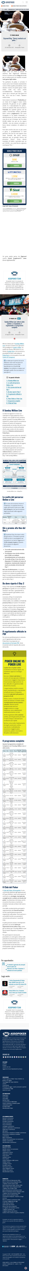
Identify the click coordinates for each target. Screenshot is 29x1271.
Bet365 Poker (6, 1100)
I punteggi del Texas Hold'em (10, 1082)
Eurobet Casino (7, 1165)
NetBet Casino (6, 1162)
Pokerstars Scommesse (9, 1129)
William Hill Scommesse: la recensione (13, 1139)
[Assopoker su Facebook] (12, 1057)
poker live (11, 351)
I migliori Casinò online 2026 (10, 1183)
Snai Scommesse (7, 1124)
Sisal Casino (6, 1155)
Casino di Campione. (9, 357)
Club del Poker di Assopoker (12, 890)
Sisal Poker (5, 1097)
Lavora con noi (6, 1067)
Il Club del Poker (11, 403)
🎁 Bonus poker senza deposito (19, 6)
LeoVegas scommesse (8, 1126)
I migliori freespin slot (8, 1209)
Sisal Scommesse (7, 1123)
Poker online (15, 35)
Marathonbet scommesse (9, 1142)
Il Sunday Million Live (12, 380)
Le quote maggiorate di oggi (10, 1201)
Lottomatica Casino (8, 1152)
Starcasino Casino (7, 1167)
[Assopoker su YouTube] (6, 1057)
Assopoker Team (19, 47)
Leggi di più (14, 1026)
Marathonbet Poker (8, 1108)
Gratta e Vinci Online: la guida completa (13, 1212)
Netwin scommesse (8, 1140)
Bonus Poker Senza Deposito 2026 (12, 1187)
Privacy (4, 1065)
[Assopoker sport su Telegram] (21, 1057)
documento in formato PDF (11, 643)
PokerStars (6, 355)
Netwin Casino (6, 1150)
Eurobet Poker (6, 1106)
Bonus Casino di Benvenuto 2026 (11, 1180)
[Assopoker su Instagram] (3, 1057)
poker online (17, 347)
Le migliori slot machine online (11, 1208)
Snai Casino (6, 1159)
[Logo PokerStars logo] (15, 338)
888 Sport (5, 1131)
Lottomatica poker (7, 1105)
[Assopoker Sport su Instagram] (19, 1057)
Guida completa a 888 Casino (10, 1160)
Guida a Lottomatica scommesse (11, 1128)
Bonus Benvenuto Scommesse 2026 (12, 1190)
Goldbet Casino (7, 1157)
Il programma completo (13, 401)
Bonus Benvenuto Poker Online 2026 (12, 1185)
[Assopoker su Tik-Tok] (8, 1057)
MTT (19, 318)
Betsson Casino (7, 1147)
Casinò (4, 1083)
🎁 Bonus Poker (5, 6)
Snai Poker (5, 1098)
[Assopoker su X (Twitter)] (10, 1057)
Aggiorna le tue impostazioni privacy (12, 1069)
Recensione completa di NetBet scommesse (14, 1132)
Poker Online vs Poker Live (14, 399)
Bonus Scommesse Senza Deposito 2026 (13, 1191)
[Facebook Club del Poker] (17, 1057)
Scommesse (6, 1085)
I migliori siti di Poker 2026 (10, 1188)
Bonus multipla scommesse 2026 (11, 1199)
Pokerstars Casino (7, 1154)
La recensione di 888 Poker (10, 1101)
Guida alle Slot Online (8, 1204)
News (6, 9)
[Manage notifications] (25, 1268)
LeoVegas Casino (7, 1163)
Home (2, 9)
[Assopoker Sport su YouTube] (23, 1057)
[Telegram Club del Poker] (14, 1057)
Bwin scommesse (7, 1137)
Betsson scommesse (8, 1118)
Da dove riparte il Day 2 (13, 392)
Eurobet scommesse (8, 1121)
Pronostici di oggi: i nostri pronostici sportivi (14, 1087)
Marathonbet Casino (8, 1171)
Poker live (14, 318)
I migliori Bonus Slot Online (10, 1211)
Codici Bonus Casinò (8, 1203)
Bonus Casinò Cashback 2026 (10, 1195)
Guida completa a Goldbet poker (11, 1103)
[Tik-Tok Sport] (25, 1057)
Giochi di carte (6, 1090)
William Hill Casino (8, 1170)
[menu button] (27, 2)
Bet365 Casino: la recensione (10, 1149)
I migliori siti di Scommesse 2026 (11, 1193)
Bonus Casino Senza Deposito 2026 (12, 1182)
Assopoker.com (7, 1038)
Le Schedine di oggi (8, 1088)
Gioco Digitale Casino (8, 1168)
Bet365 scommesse (8, 1120)
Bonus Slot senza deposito (10, 1206)
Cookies (5, 1063)
